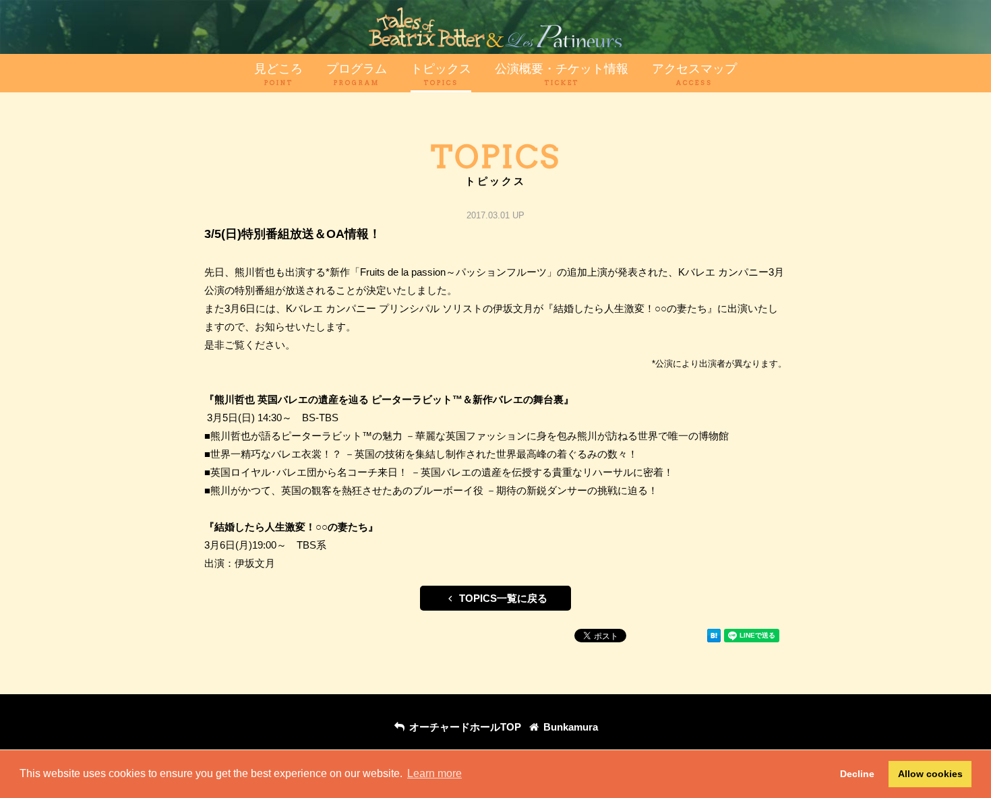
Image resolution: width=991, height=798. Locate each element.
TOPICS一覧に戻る (501, 598)
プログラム (356, 74)
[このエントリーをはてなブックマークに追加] (714, 638)
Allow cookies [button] (930, 773)
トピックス (441, 74)
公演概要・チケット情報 (561, 74)
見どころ (278, 74)
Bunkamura (569, 727)
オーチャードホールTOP (463, 727)
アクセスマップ (694, 74)
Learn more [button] (434, 773)
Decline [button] (857, 773)
